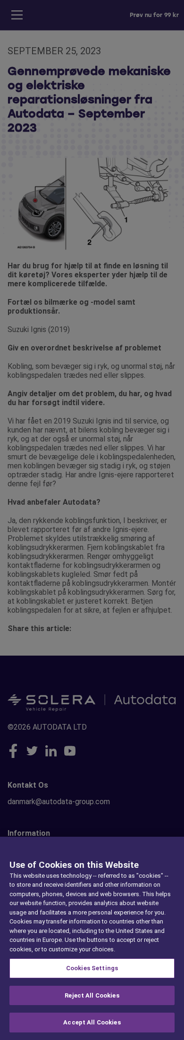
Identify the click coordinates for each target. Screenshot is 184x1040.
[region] (92, 938)
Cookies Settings (92, 968)
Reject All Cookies (92, 995)
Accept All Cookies (91, 1022)
